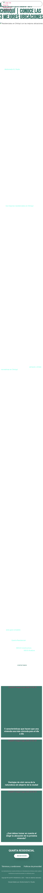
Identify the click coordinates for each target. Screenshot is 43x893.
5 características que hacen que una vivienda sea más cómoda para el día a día (21, 731)
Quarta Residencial (19, 640)
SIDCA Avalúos (29, 650)
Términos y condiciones (11, 866)
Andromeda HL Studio (12, 69)
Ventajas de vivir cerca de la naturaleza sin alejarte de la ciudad (21, 783)
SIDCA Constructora (23, 648)
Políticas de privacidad (33, 866)
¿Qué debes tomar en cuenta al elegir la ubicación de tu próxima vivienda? (21, 835)
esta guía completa (13, 630)
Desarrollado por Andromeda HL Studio (21, 882)
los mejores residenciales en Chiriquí (19, 206)
